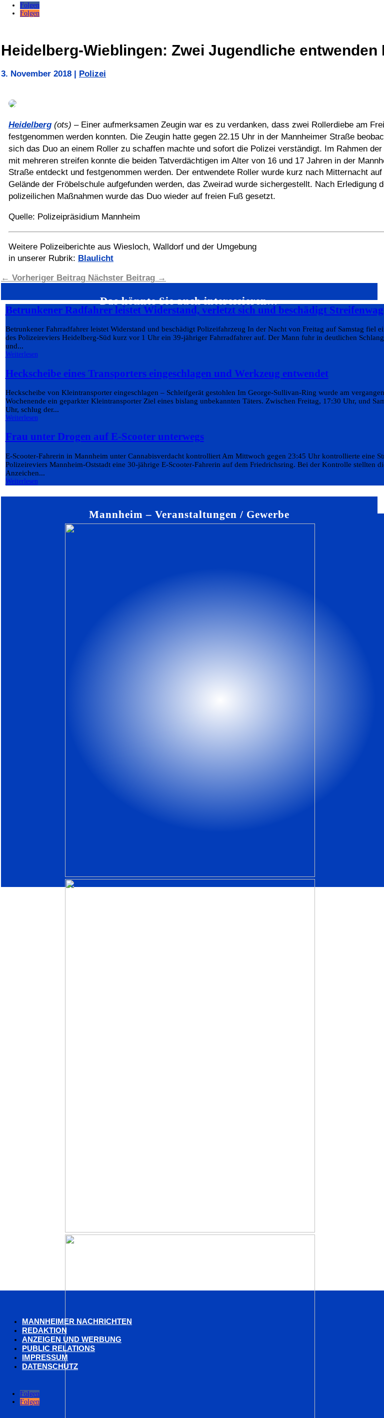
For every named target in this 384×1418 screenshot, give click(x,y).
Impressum (45, 1357)
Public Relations (58, 1348)
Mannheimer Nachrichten (77, 1321)
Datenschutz (50, 1366)
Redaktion (44, 1330)
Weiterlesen (22, 354)
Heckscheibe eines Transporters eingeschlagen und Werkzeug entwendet (167, 374)
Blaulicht (96, 258)
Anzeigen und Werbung (72, 1339)
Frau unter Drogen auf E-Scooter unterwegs (105, 436)
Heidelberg (30, 125)
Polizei (92, 73)
